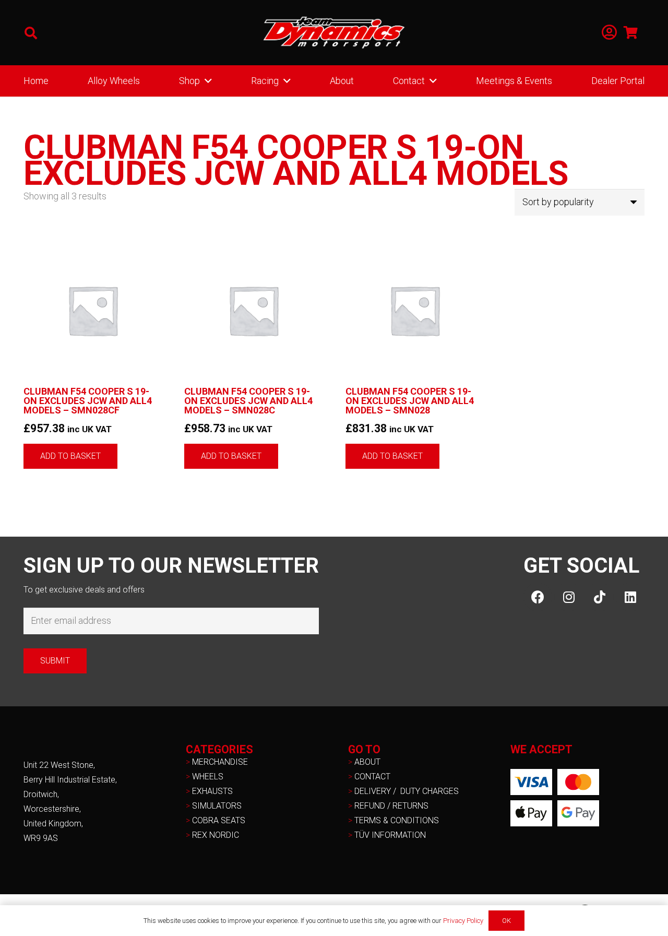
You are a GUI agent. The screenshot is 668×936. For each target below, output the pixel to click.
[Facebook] (537, 597)
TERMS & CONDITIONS (396, 820)
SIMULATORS (217, 806)
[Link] (609, 32)
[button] (31, 33)
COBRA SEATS (218, 820)
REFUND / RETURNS (391, 806)
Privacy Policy (463, 921)
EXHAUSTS (212, 791)
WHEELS (207, 776)
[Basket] (631, 32)
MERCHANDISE (220, 762)
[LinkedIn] (630, 597)
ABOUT (367, 762)
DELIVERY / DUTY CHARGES (406, 791)
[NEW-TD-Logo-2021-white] (334, 33)
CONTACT (372, 776)
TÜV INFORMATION (390, 835)
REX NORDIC (216, 835)
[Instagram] (568, 597)
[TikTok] (599, 597)
